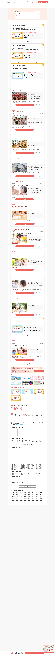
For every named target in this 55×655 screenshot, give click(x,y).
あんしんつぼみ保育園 (15, 181)
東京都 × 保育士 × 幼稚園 (13, 464)
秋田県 (37, 492)
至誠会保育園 (14, 86)
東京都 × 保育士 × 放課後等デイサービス (23, 467)
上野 (12, 440)
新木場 (22, 440)
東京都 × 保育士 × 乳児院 (13, 468)
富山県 (17, 496)
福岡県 (41, 500)
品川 (26, 441)
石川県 (13, 496)
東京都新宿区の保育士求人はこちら (21, 424)
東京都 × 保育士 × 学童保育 (13, 467)
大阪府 (13, 498)
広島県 (37, 498)
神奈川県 (13, 494)
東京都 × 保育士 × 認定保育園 (22, 465)
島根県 (17, 500)
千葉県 (21, 494)
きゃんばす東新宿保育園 (16, 158)
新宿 (19, 441)
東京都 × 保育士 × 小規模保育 (38, 465)
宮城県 (17, 492)
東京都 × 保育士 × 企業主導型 (38, 468)
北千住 (36, 440)
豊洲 (19, 440)
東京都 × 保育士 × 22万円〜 (30, 473)
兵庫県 (17, 498)
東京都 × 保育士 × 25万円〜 (38, 473)
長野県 (41, 494)
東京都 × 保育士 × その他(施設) (13, 469)
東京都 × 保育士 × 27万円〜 (13, 474)
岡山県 (41, 498)
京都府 (21, 498)
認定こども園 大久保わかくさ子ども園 (18, 229)
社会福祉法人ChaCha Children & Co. (15, 207)
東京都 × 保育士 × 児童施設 (38, 467)
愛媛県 (25, 500)
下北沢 (33, 441)
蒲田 (12, 441)
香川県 (29, 500)
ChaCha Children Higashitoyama (17, 206)
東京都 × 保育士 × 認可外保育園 (22, 466)
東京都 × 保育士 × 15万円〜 (13, 473)
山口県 (13, 500)
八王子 (33, 440)
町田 (29, 441)
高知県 (37, 500)
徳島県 (33, 500)
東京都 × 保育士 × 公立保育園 (30, 464)
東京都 (41, 492)
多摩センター (40, 441)
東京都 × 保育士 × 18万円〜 (21, 473)
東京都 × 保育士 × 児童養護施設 (30, 468)
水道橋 (26, 440)
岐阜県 (37, 496)
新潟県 (37, 494)
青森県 (25, 492)
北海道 (13, 492)
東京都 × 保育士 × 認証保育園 (13, 465)
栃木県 (29, 494)
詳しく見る (27, 41)
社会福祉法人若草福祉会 (14, 230)
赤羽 (39, 440)
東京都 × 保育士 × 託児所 (30, 467)
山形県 (33, 492)
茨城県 (25, 494)
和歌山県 (33, 498)
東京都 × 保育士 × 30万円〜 (21, 474)
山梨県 (21, 496)
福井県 (25, 496)
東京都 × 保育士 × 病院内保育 (22, 468)
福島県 (21, 492)
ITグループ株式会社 (14, 112)
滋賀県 (25, 498)
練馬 (36, 441)
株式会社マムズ (13, 182)
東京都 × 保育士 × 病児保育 (30, 466)
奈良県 (29, 498)
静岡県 (33, 496)
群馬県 (33, 494)
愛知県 (29, 496)
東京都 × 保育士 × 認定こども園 (14, 466)
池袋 (22, 441)
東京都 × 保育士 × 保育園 (21, 464)
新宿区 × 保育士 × (18, 407)
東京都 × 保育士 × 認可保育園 (38, 464)
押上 (15, 440)
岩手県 (29, 492)
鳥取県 (21, 500)
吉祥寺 (29, 440)
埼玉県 (17, 494)
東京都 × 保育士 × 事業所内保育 (39, 466)
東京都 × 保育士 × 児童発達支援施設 (31, 465)
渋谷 (15, 441)
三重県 (41, 496)
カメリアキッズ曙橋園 (15, 111)
